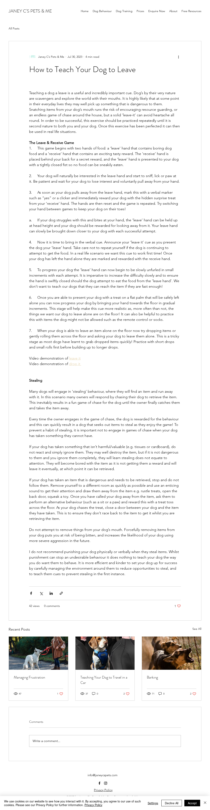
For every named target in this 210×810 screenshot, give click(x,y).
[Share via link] (61, 593)
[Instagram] (106, 783)
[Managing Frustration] (38, 653)
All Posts (14, 28)
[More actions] (178, 56)
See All (196, 629)
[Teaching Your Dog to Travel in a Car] (105, 653)
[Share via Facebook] (31, 593)
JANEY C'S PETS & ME (30, 11)
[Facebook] (99, 783)
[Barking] (171, 653)
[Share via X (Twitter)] (41, 593)
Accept (192, 803)
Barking (152, 677)
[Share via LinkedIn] (51, 593)
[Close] (205, 803)
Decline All (171, 803)
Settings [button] (153, 803)
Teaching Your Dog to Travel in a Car (103, 680)
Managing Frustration (29, 677)
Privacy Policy (103, 790)
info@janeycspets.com (103, 775)
